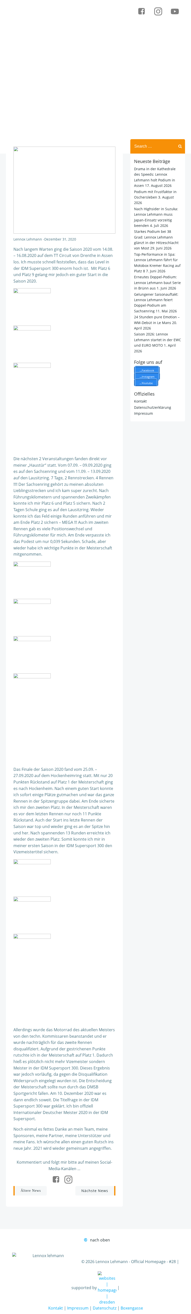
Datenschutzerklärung (152, 407)
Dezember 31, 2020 (60, 239)
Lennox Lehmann (27, 239)
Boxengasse (132, 1308)
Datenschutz (104, 1308)
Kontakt (140, 401)
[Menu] (160, 27)
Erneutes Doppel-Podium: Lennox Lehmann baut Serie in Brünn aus (157, 282)
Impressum (143, 413)
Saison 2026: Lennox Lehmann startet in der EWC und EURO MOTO (157, 340)
